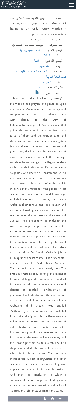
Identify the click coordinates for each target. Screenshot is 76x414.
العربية (47, 82)
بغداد (38, 87)
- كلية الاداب (20, 71)
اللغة (37, 61)
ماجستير (44, 66)
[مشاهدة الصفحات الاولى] (37, 92)
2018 (47, 55)
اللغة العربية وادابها (31, 50)
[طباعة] (52, 399)
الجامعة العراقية (37, 71)
